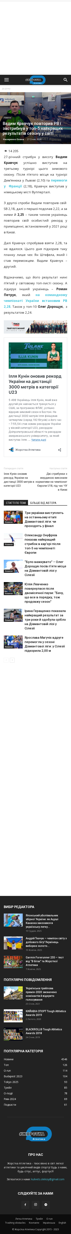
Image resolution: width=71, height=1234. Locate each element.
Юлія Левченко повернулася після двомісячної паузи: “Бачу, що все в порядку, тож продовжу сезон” (44, 592)
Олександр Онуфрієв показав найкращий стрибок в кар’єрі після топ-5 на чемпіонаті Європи (42, 543)
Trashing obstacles (15, 1222)
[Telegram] (46, 1205)
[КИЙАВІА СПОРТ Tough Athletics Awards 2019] (13, 1015)
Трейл (39, 1218)
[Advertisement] (35, 37)
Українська (49, 1222)
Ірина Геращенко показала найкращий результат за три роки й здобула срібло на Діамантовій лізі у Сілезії (45, 619)
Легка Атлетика (23, 1218)
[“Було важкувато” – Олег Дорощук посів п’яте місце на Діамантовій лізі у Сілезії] (13, 566)
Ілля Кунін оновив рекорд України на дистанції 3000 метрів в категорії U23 (19, 479)
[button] (65, 80)
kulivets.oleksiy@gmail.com (47, 1179)
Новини (7, 117)
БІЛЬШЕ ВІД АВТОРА (43, 502)
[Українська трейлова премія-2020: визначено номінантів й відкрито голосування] (13, 992)
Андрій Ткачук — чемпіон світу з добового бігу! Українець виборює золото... (46, 942)
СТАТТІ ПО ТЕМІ (16, 502)
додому (6, 88)
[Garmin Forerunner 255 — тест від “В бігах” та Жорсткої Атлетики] (13, 962)
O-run (49, 1218)
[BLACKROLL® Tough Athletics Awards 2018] (13, 1034)
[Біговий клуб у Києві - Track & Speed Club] (35, 327)
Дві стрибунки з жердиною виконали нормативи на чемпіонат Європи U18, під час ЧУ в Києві (51, 481)
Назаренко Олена (13, 139)
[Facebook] (25, 1205)
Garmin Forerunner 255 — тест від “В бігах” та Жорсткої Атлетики (45, 961)
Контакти (34, 1222)
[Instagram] (35, 1205)
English (62, 1222)
